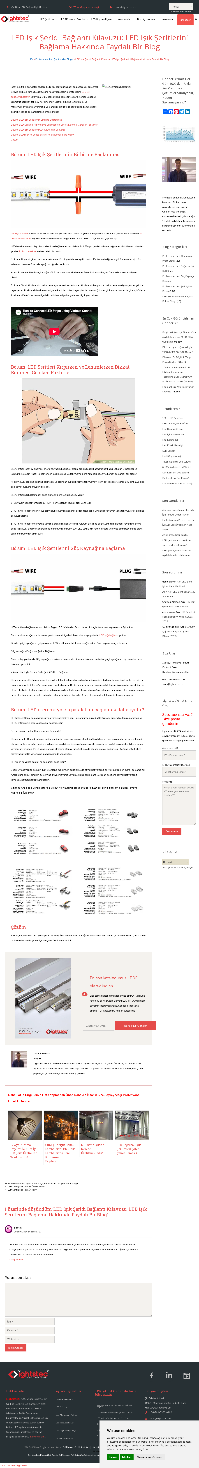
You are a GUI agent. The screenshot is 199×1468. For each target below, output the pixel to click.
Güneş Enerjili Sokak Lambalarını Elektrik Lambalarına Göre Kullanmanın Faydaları (60, 1153)
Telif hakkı (67, 1447)
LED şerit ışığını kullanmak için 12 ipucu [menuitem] (114, 1418)
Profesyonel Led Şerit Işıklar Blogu (54, 59)
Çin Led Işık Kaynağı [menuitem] (64, 1438)
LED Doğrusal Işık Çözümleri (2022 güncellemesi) (129, 1149)
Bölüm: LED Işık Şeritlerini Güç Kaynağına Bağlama (38, 129)
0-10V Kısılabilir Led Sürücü (176, 467)
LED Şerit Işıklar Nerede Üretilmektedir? (27, 1186)
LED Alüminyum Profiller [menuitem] (66, 1415)
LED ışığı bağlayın (108, 635)
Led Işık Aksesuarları (173, 434)
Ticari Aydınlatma (146, 19)
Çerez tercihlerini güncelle (13, 1465)
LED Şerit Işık (47, 19)
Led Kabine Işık (170, 440)
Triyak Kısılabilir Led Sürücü (176, 461)
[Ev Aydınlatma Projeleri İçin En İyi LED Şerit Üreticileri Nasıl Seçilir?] (25, 1139)
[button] (84, 7)
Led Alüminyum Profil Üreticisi (70, 1455)
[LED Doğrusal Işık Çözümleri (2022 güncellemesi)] (132, 1139)
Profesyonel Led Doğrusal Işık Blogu (25, 1183)
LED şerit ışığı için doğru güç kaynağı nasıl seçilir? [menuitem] (115, 1406)
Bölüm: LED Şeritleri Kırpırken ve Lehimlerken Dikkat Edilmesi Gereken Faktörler (54, 125)
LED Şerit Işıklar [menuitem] (62, 1407)
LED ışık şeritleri (19, 233)
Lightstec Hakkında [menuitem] (64, 1399)
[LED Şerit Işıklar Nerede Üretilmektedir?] (96, 1139)
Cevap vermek (16, 1259)
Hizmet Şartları (99, 1447)
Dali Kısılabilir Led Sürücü (175, 472)
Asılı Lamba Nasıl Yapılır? (175, 535)
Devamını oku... (38, 1436)
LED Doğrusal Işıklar (101, 19)
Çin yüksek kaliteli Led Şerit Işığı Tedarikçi (43, 1455)
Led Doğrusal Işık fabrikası (90, 1455)
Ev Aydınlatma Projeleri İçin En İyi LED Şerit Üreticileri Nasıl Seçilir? (178, 525)
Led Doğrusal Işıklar (172, 429)
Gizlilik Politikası (82, 1447)
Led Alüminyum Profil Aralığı (177, 483)
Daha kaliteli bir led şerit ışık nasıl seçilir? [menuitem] (115, 1412)
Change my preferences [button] (149, 1457)
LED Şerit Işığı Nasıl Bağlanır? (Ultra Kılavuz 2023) (178, 617)
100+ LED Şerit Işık (172, 418)
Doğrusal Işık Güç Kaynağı (176, 478)
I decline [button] (126, 1457)
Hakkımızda (167, 19)
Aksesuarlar (124, 19)
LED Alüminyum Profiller (72, 19)
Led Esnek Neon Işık (173, 445)
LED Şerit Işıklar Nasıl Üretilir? (22, 1189)
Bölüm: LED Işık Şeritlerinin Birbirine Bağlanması (36, 120)
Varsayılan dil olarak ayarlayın (181, 11)
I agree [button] (113, 1457)
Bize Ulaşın (185, 19)
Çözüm (14, 139)
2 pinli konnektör (28, 251)
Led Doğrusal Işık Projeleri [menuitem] (67, 1430)
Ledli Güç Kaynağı (171, 456)
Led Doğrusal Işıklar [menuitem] (64, 1423)
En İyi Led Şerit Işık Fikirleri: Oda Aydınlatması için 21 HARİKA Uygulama (179, 337)
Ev (31, 59)
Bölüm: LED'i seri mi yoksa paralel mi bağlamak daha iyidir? (42, 134)
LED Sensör (168, 450)
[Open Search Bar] (196, 19)
